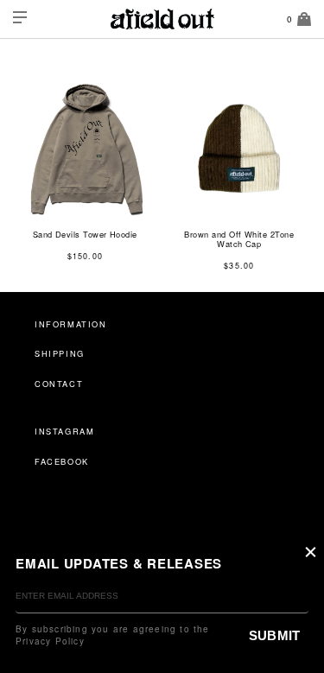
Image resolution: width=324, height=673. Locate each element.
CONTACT (59, 384)
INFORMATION (71, 324)
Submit (274, 635)
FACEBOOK (62, 461)
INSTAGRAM (64, 431)
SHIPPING (60, 353)
